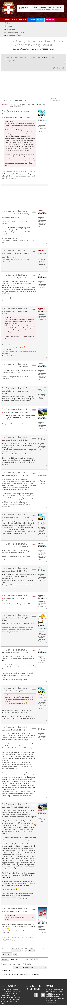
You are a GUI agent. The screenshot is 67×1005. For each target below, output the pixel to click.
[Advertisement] (33, 84)
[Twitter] (43, 995)
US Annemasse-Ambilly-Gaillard (16, 32)
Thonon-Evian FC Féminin (14, 35)
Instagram (49, 19)
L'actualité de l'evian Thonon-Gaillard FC (31, 58)
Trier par (25, 951)
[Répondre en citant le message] (33, 112)
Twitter (40, 19)
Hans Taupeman (11, 618)
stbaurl (8, 117)
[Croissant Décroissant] (9, 954)
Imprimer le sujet (64, 63)
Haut (46, 179)
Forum (14, 19)
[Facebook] (36, 995)
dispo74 (8, 911)
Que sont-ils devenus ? (13, 100)
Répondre (4, 104)
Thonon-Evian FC (11, 29)
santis (8, 278)
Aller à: (10, 967)
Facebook (31, 19)
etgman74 (9, 412)
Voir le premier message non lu (20, 104)
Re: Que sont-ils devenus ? (14, 211)
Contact (22, 19)
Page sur (24, 959)
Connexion (61, 68)
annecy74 (9, 214)
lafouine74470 (10, 311)
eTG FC (8, 23)
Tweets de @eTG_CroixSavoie (56, 99)
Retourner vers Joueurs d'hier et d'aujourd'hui (16, 964)
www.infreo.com (51, 1002)
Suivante (44, 949)
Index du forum (12, 58)
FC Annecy (9, 26)
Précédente (5, 949)
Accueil (7, 19)
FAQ (55, 68)
